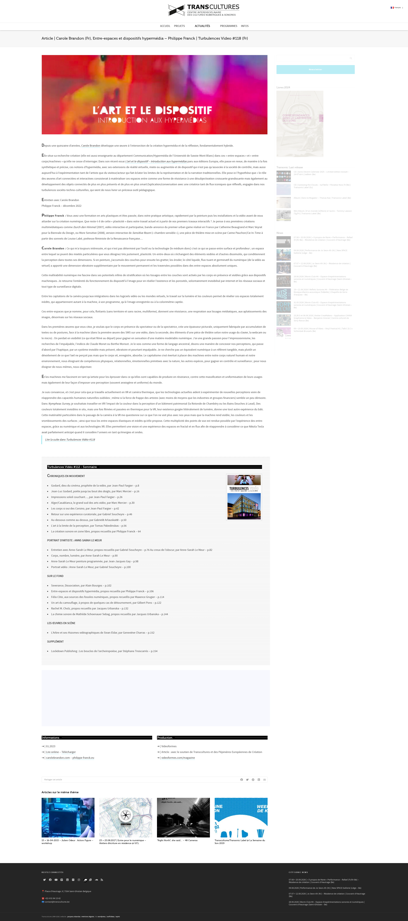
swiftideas (110, 917)
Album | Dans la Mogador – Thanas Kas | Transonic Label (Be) (322, 198)
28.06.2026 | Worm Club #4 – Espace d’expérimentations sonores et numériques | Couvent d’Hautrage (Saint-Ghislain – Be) (323, 279)
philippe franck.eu (83, 758)
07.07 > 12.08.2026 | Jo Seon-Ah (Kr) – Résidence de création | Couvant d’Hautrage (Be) (322, 264)
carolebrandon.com (58, 758)
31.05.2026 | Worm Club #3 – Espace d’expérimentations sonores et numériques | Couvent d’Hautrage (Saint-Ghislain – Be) (323, 305)
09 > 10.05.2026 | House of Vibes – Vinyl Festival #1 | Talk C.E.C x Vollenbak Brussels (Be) (323, 329)
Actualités (202, 26)
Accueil (165, 26)
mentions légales (87, 917)
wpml (118, 917)
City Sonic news (298, 872)
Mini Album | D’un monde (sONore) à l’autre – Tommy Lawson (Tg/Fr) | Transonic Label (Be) (323, 212)
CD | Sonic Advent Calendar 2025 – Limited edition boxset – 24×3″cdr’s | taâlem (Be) (321, 173)
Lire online (52, 752)
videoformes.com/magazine (178, 758)
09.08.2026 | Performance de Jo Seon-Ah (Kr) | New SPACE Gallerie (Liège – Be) (320, 251)
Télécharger (69, 752)
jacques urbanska (73, 917)
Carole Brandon (90, 146)
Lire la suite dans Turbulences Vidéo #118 (70, 439)
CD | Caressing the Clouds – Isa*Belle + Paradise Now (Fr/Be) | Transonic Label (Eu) (322, 186)
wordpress (102, 917)
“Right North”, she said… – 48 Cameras (177, 840)
